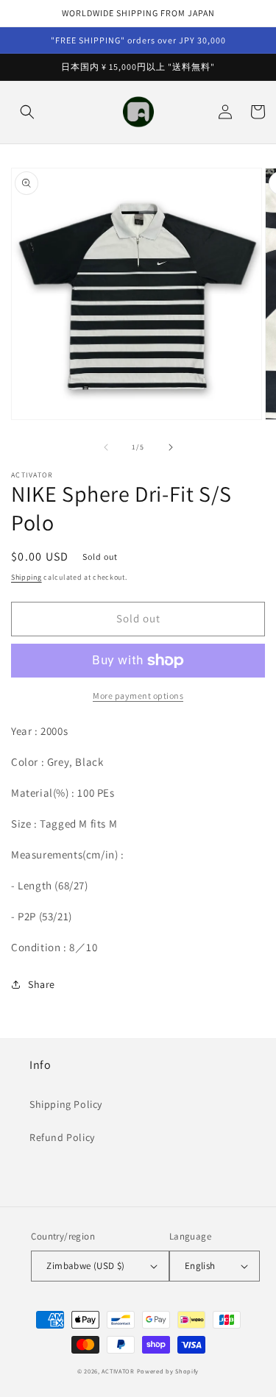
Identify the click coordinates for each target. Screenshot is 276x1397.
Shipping (26, 577)
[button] (27, 112)
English (200, 1265)
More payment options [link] (138, 695)
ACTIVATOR (118, 1371)
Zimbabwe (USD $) (85, 1265)
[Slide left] (106, 447)
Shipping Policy (65, 1104)
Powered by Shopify (168, 1371)
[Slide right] (171, 447)
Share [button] (41, 984)
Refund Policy (62, 1137)
